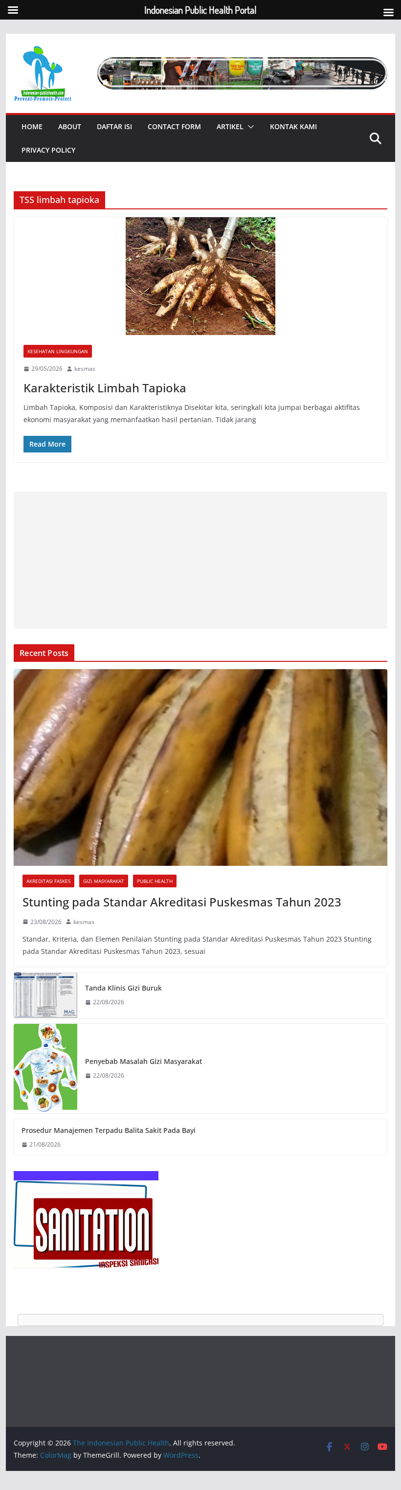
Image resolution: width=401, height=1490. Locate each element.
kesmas (84, 368)
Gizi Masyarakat (103, 881)
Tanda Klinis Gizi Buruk (123, 988)
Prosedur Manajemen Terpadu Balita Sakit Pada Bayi (109, 1130)
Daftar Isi (114, 126)
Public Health (155, 881)
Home (32, 126)
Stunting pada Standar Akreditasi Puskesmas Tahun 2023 (181, 902)
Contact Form (174, 126)
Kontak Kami (293, 126)
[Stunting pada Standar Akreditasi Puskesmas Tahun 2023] (200, 767)
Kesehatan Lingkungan (57, 351)
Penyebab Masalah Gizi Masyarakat (143, 1061)
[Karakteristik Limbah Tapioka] (200, 276)
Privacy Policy (48, 150)
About (69, 126)
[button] (249, 127)
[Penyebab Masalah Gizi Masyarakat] (45, 1068)
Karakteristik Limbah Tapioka (104, 388)
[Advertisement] (200, 560)
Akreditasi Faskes (48, 881)
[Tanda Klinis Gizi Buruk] (45, 995)
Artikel (230, 126)
